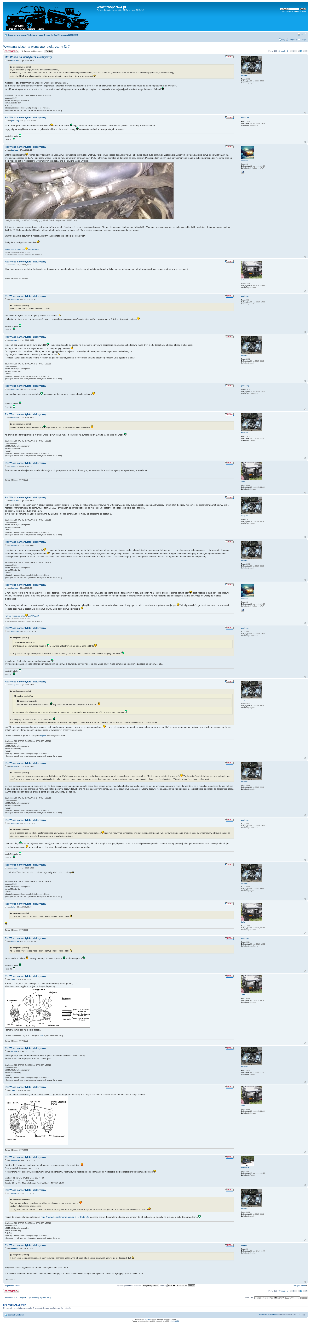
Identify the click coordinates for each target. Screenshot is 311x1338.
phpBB (147, 1319)
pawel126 (15, 1160)
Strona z (283, 51)
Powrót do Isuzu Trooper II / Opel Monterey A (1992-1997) (28, 1297)
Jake (13, 265)
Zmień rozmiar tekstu (303, 34)
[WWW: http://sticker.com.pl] (242, 172)
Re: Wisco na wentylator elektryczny (28, 57)
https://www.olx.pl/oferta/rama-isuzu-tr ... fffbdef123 (65, 1217)
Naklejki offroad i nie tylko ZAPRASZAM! (22, 249)
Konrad (14, 1248)
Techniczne (32, 35)
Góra (305, 112)
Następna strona (299, 1286)
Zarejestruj (292, 39)
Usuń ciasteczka (272, 1315)
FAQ (283, 39)
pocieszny (15, 121)
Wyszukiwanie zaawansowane (294, 11)
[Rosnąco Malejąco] (185, 1286)
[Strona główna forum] (50, 17)
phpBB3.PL (175, 1321)
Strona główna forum (17, 35)
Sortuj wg (163, 1286)
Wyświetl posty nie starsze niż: (129, 1286)
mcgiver (14, 61)
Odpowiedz (7, 50)
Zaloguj (303, 39)
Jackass (14, 150)
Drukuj (299, 34)
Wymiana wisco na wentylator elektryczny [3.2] (36, 46)
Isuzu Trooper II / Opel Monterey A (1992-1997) (58, 35)
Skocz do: (249, 1297)
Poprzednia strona (12, 1286)
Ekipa (261, 1315)
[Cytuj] (229, 56)
